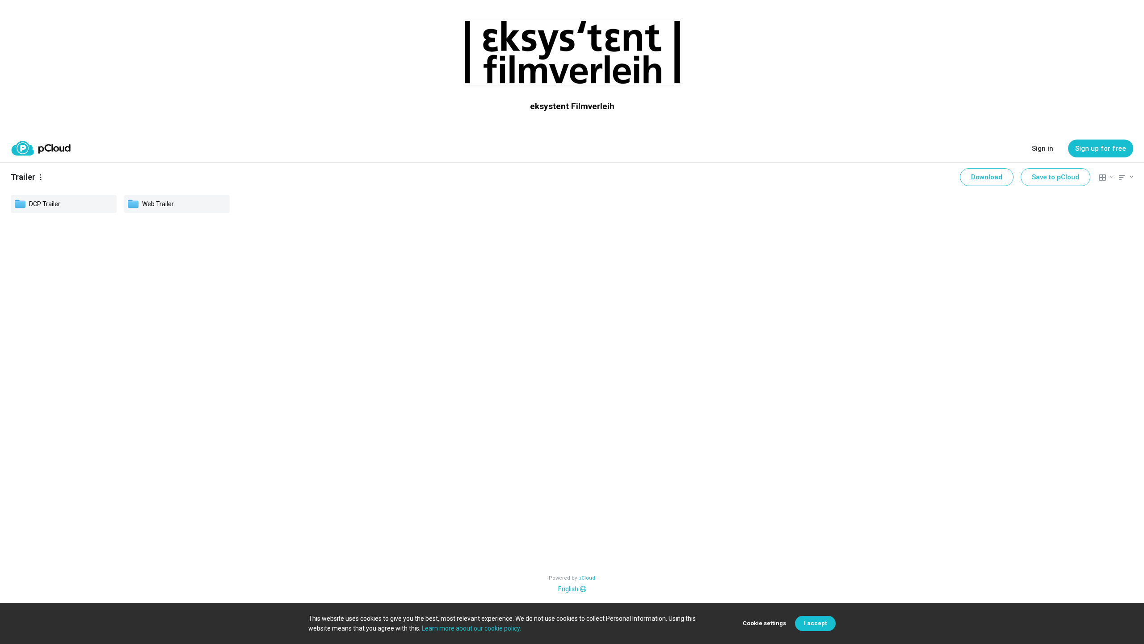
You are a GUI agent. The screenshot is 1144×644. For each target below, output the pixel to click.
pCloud (586, 578)
